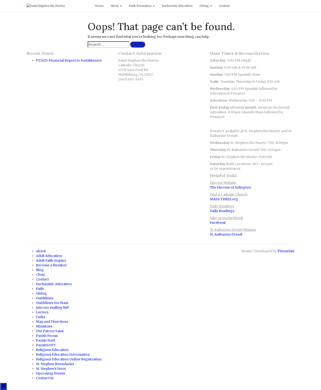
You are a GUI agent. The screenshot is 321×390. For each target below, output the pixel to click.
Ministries (44, 326)
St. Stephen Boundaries (55, 364)
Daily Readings (222, 211)
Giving (205, 6)
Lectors (42, 312)
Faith (40, 289)
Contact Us (45, 378)
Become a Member (51, 265)
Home (99, 6)
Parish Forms (47, 336)
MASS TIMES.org (224, 199)
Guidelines (44, 298)
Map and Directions (52, 321)
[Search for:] (108, 44)
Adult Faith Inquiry (51, 260)
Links (40, 317)
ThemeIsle (285, 251)
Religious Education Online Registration (69, 359)
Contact (224, 6)
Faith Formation (140, 6)
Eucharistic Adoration (177, 6)
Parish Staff (45, 340)
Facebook (218, 223)
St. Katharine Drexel (226, 234)
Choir (40, 274)
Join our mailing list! (52, 307)
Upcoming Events (50, 373)
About (115, 6)
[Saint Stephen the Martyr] (57, 6)
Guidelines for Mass (52, 303)
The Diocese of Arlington (230, 187)
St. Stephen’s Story (51, 368)
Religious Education (52, 350)
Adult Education (49, 256)
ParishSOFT (46, 345)
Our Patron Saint (50, 331)
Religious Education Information (63, 354)
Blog (40, 270)
